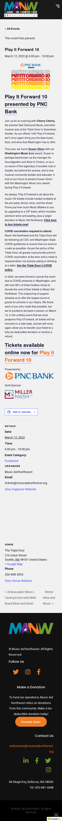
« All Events (12, 28)
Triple (30, 265)
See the (21, 265)
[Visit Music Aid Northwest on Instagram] (27, 673)
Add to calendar (22, 411)
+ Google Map (14, 564)
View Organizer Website (20, 489)
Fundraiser (12, 461)
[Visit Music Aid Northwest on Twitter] (16, 673)
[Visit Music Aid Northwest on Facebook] (39, 673)
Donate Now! (31, 722)
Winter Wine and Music (49, 597)
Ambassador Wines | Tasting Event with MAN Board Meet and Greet (20, 597)
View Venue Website (18, 580)
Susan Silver (36, 149)
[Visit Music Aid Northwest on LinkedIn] (26, 761)
